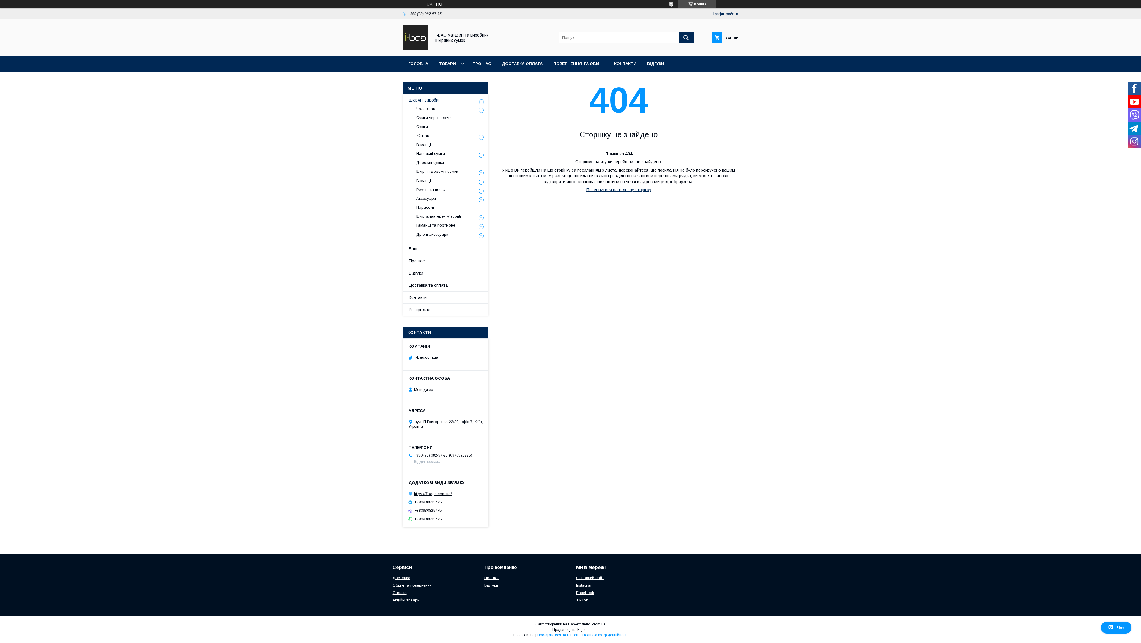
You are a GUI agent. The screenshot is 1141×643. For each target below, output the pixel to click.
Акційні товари (406, 600)
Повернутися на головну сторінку (618, 189)
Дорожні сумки (430, 162)
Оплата (400, 592)
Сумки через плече (433, 117)
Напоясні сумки (430, 153)
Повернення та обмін (578, 63)
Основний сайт (590, 578)
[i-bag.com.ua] (415, 48)
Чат (1120, 627)
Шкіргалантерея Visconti (438, 216)
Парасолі (425, 207)
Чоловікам (426, 109)
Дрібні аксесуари (432, 234)
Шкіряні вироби (424, 100)
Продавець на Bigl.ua (570, 630)
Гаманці (423, 144)
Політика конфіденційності (605, 635)
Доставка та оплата (428, 285)
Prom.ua (599, 624)
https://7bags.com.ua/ (433, 494)
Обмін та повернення (412, 585)
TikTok (582, 600)
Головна (418, 63)
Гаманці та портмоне (435, 225)
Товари (447, 63)
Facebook (585, 592)
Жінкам (423, 136)
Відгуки (655, 63)
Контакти (625, 63)
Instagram (585, 585)
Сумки (422, 126)
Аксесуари (426, 198)
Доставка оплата (522, 63)
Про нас (481, 63)
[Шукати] (686, 37)
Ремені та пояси (431, 189)
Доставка (401, 578)
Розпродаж (420, 309)
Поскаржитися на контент (558, 635)
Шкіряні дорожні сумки (437, 171)
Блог (413, 248)
